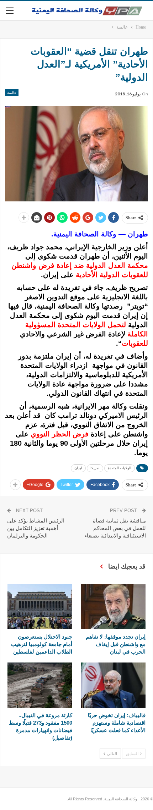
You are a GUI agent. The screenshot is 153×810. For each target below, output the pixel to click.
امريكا (95, 468)
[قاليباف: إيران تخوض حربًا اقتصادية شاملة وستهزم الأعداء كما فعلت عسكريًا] (113, 685)
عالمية (11, 92)
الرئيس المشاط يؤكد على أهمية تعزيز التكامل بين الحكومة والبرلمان (35, 528)
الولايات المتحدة (119, 468)
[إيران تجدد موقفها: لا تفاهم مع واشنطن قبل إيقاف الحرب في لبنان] (113, 606)
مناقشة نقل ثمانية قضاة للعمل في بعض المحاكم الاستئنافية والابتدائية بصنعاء (115, 528)
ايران (78, 468)
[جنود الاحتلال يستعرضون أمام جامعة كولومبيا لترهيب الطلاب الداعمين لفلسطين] (39, 606)
